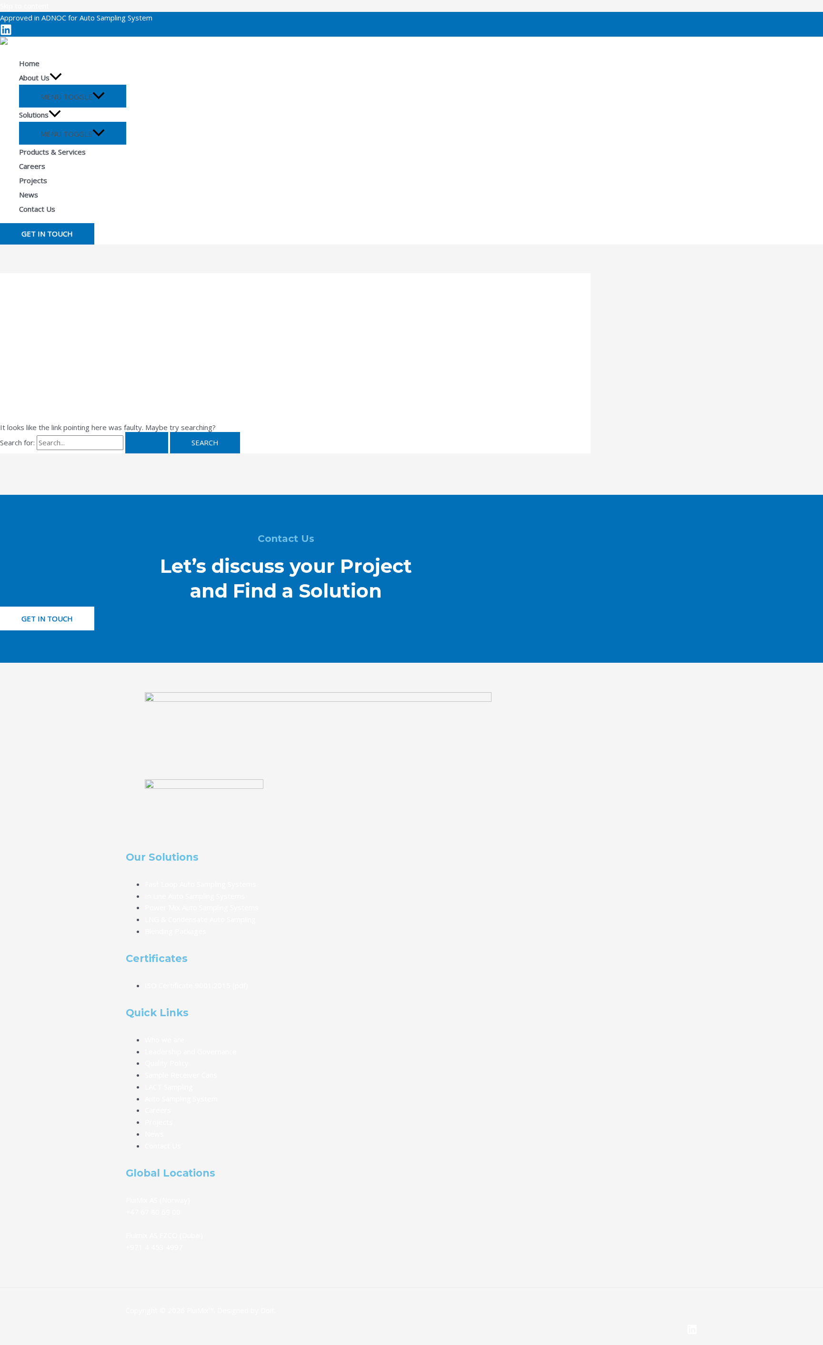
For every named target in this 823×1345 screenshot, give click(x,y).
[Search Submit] (146, 442)
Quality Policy (167, 1063)
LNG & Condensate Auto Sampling (200, 919)
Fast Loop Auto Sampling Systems (200, 884)
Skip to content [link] (24, 5)
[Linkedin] (6, 33)
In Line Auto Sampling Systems (195, 896)
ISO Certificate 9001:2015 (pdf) (196, 985)
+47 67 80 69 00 (153, 1212)
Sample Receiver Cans (181, 1075)
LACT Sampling (169, 1086)
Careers (158, 1110)
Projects (159, 1122)
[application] (56, 77)
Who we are (164, 1039)
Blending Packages (175, 931)
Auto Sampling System (181, 1098)
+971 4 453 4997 (154, 1247)
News (154, 1134)
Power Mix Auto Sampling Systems (202, 907)
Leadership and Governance (191, 1051)
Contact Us (163, 1145)
